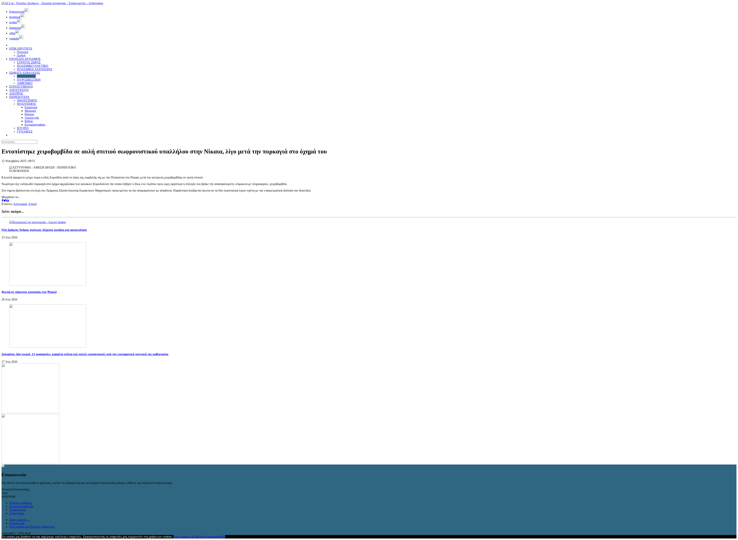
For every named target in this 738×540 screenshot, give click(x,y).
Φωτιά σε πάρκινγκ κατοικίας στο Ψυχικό (29, 292)
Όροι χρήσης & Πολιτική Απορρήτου (32, 526)
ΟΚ (222, 536)
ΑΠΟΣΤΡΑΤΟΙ (18, 90)
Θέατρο (29, 114)
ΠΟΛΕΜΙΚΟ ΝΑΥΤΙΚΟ (32, 65)
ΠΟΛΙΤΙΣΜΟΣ (26, 103)
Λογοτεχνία (32, 117)
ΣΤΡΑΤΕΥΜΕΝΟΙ (21, 86)
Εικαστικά (31, 107)
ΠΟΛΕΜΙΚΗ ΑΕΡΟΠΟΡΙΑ (34, 69)
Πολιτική (22, 52)
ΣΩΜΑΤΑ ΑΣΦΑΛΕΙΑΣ (24, 72)
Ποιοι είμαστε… (19, 519)
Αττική (32, 204)
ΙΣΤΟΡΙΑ (23, 128)
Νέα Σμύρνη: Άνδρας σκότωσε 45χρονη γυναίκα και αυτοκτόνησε (44, 229)
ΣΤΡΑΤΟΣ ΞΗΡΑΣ (29, 62)
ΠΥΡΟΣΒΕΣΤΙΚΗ (29, 79)
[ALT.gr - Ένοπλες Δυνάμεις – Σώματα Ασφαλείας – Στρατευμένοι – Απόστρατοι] (52, 3)
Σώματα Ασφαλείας (21, 506)
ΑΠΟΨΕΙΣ (16, 93)
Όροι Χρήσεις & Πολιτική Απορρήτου (196, 536)
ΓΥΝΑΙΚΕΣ (24, 131)
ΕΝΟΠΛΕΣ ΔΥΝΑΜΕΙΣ (25, 59)
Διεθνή (21, 55)
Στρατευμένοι (17, 509)
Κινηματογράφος (35, 124)
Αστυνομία (20, 204)
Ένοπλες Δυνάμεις (20, 502)
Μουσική (30, 110)
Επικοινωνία (16, 523)
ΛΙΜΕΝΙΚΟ (24, 83)
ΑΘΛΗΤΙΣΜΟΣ (27, 100)
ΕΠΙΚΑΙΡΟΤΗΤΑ (20, 48)
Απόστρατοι (16, 513)
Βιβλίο (29, 121)
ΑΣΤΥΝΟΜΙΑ (26, 76)
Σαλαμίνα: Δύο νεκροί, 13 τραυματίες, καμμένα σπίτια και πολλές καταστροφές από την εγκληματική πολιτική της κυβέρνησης (85, 354)
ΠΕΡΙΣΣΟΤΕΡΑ (19, 97)
